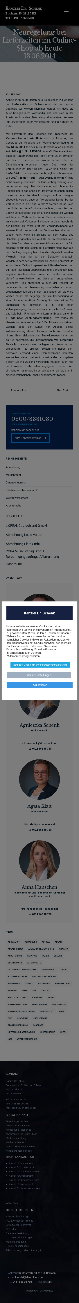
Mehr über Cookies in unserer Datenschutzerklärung (40, 664)
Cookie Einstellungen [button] (39, 675)
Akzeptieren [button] (40, 684)
